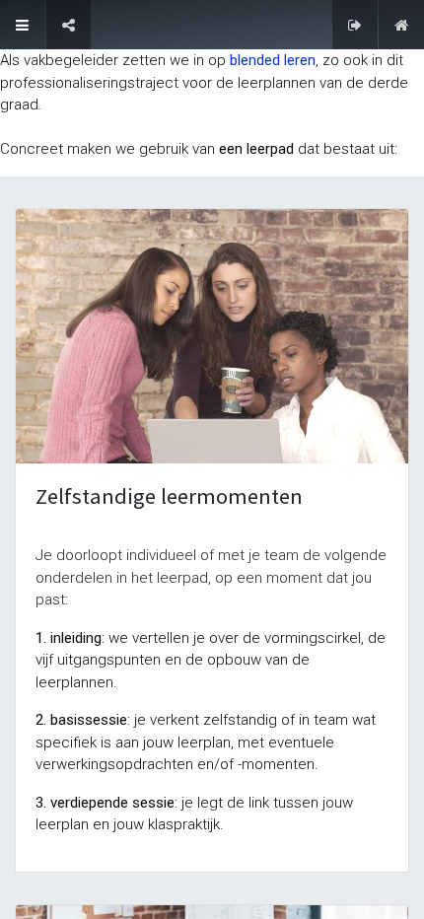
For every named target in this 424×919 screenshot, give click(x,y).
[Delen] (68, 24)
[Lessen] (22, 24)
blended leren (273, 60)
